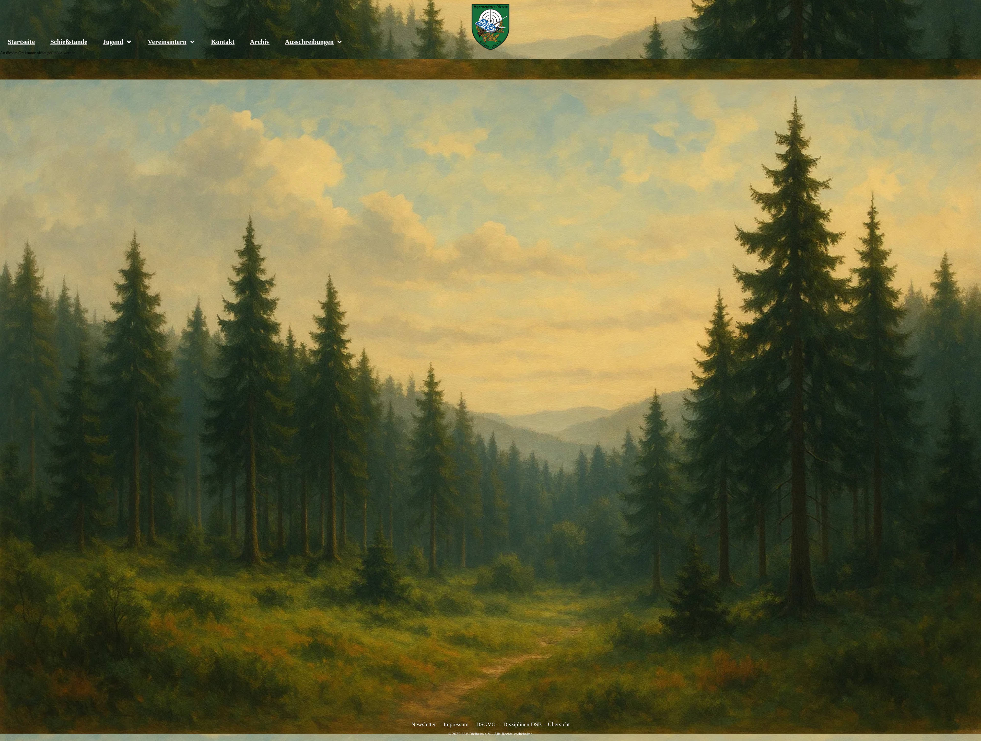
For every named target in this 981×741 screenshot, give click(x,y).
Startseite (21, 41)
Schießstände (68, 41)
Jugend (113, 41)
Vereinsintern (167, 41)
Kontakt (223, 41)
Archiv (260, 41)
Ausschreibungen (309, 41)
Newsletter (423, 724)
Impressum (456, 724)
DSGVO (486, 724)
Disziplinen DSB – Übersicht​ (536, 724)
